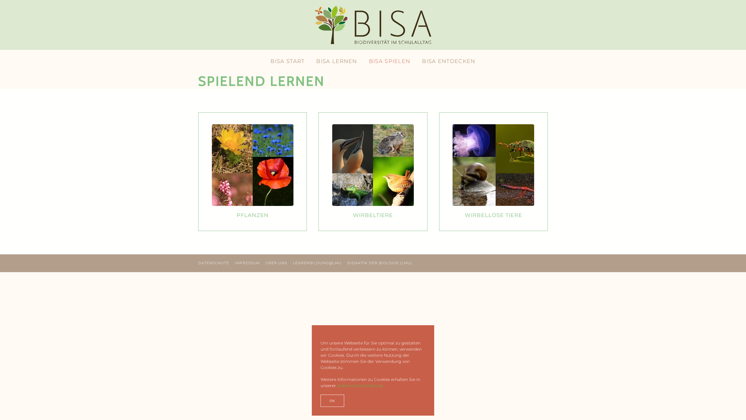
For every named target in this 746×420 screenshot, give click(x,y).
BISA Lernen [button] (336, 61)
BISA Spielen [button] (390, 61)
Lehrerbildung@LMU (317, 263)
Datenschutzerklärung (360, 385)
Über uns (276, 263)
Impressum (247, 263)
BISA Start (287, 61)
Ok (332, 401)
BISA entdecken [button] (448, 61)
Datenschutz (213, 263)
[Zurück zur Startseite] (373, 25)
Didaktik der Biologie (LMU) (379, 263)
